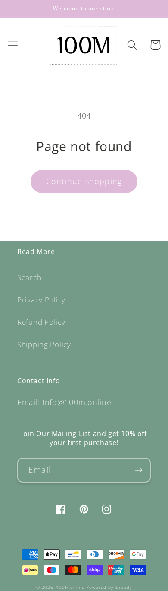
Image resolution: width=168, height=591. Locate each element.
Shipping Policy (44, 344)
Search (29, 277)
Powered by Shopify (109, 587)
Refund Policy (41, 322)
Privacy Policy (41, 300)
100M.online (70, 587)
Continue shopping (84, 181)
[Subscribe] (138, 470)
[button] (13, 45)
